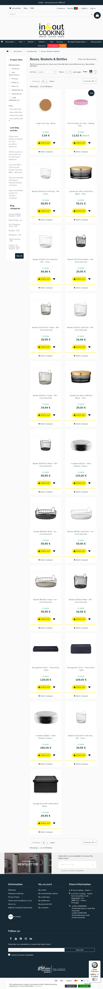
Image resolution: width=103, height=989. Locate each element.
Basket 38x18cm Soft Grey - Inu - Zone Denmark (80, 532)
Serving (60, 42)
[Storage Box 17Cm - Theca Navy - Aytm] (81, 649)
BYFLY (15, 86)
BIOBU (15, 82)
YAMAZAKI (17, 94)
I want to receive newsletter (72, 870)
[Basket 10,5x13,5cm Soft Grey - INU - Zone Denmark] (81, 717)
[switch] (94, 979)
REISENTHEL (17, 90)
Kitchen (31, 42)
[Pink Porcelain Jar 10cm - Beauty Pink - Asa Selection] (81, 104)
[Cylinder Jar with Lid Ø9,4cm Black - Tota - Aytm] (81, 377)
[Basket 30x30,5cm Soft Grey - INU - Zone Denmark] (45, 172)
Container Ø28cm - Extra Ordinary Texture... (45, 736)
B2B (32, 8)
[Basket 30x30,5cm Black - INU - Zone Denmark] (45, 445)
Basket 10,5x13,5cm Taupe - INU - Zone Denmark (45, 328)
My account (45, 884)
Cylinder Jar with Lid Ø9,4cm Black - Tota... (80, 396)
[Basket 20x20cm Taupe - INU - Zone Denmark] (45, 377)
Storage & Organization (77, 42)
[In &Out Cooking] (51, 30)
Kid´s (21, 42)
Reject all (70, 986)
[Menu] (98, 962)
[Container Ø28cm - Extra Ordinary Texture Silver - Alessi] (45, 717)
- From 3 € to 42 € (15, 109)
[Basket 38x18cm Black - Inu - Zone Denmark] (45, 513)
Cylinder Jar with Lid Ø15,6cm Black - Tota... (81, 192)
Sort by (33, 72)
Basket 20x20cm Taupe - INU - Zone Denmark (45, 396)
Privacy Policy (13, 897)
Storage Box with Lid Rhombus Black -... (45, 804)
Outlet (63, 46)
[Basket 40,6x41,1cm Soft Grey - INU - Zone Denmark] (45, 240)
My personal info (45, 904)
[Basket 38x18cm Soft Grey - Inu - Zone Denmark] (81, 513)
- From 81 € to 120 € (16, 115)
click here (38, 986)
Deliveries (12, 890)
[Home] (7, 51)
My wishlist (16, 8)
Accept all (84, 986)
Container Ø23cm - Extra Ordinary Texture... (81, 464)
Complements (32, 51)
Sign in (93, 8)
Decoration (9, 42)
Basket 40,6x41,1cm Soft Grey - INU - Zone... (45, 260)
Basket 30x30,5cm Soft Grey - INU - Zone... (45, 192)
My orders (42, 890)
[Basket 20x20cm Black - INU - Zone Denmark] (81, 581)
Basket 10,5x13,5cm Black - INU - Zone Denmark (80, 260)
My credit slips (44, 897)
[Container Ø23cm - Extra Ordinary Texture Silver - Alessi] (81, 445)
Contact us (61, 8)
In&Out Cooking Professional (20, 907)
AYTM (15, 79)
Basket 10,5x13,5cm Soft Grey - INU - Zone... (81, 736)
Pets (52, 42)
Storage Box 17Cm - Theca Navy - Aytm (81, 668)
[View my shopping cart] (97, 15)
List (95, 73)
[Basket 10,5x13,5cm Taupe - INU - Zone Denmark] (45, 308)
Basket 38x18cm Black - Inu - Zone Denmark (46, 532)
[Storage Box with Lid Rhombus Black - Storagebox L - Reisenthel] (45, 785)
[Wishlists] (54, 143)
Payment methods (15, 893)
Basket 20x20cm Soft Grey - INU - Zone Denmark (81, 328)
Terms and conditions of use (20, 900)
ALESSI (15, 69)
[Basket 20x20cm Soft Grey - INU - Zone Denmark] (81, 308)
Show (61, 72)
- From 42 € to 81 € (15, 112)
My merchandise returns (48, 893)
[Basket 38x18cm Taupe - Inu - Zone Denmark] (45, 581)
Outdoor (42, 42)
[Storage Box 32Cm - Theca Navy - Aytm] (45, 649)
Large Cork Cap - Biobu (46, 123)
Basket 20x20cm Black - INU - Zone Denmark (81, 600)
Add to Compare (46, 152)
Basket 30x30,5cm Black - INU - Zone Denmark (45, 464)
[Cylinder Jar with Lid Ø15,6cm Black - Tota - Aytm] (81, 172)
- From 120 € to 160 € (15, 119)
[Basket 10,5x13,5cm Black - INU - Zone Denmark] (81, 240)
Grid (90, 73)
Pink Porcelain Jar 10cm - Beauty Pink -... (81, 124)
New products (96, 42)
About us (12, 904)
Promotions (53, 46)
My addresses (44, 900)
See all (19, 256)
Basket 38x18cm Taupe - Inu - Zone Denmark (45, 600)
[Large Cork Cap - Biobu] (45, 104)
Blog (25, 8)
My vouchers (43, 907)
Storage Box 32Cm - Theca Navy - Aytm (45, 668)
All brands (42, 46)
